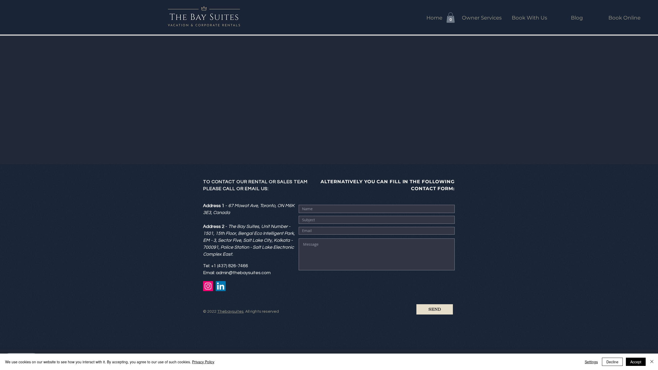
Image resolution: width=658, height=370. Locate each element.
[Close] (652, 362)
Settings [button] (591, 361)
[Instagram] (208, 286)
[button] (450, 17)
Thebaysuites (230, 311)
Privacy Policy (203, 361)
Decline (612, 361)
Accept (635, 361)
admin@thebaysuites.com (243, 272)
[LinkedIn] (221, 286)
